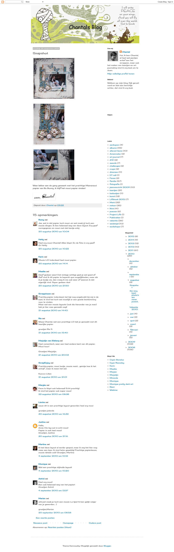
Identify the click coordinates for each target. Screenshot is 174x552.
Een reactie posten (45, 518)
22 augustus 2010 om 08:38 (53, 394)
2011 (131, 250)
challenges (115, 166)
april (132, 321)
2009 (131, 342)
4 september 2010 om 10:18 (53, 456)
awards (113, 163)
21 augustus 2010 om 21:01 (52, 377)
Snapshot (134, 286)
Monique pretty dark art (121, 384)
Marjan (113, 372)
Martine (42, 444)
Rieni (112, 387)
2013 (131, 243)
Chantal (126, 52)
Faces (113, 178)
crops (112, 169)
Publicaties (115, 217)
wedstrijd (114, 224)
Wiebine (113, 390)
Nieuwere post (40, 523)
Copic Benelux (117, 360)
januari (133, 335)
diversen (114, 172)
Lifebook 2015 (117, 199)
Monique (42, 464)
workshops (115, 226)
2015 (131, 236)
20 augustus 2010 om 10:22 (53, 249)
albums (113, 148)
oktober (134, 267)
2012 (131, 247)
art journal (115, 157)
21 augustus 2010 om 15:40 (53, 333)
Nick (112, 208)
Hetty (41, 239)
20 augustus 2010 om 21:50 (53, 286)
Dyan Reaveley (117, 363)
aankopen (114, 145)
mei (132, 317)
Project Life (115, 214)
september (134, 275)
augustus (134, 280)
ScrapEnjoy (44, 363)
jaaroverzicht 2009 (120, 187)
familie (113, 181)
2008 (131, 347)
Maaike (42, 271)
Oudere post (95, 523)
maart (133, 324)
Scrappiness (44, 294)
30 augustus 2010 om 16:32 (53, 414)
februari (134, 330)
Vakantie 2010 (134, 308)
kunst (112, 196)
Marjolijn (114, 375)
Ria (40, 318)
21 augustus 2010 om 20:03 (53, 355)
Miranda (114, 378)
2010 (131, 254)
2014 (131, 240)
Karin (41, 257)
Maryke (42, 385)
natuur (113, 205)
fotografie (114, 184)
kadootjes (114, 193)
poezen (113, 211)
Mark (112, 202)
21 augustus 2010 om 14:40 (53, 310)
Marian (41, 498)
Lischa (41, 402)
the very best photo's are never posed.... (134, 297)
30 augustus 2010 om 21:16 (53, 436)
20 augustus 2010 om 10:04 (53, 231)
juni (132, 314)
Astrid (41, 479)
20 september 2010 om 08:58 (54, 513)
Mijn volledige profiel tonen (120, 74)
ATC (112, 160)
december (134, 261)
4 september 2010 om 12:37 (53, 490)
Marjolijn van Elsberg (48, 341)
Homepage (68, 523)
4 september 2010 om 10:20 (53, 471)
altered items (116, 151)
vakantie (114, 220)
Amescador (115, 154)
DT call (113, 175)
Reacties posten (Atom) (59, 527)
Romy (41, 220)
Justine (42, 422)
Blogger (107, 546)
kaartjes (113, 190)
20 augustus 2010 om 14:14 (53, 263)
